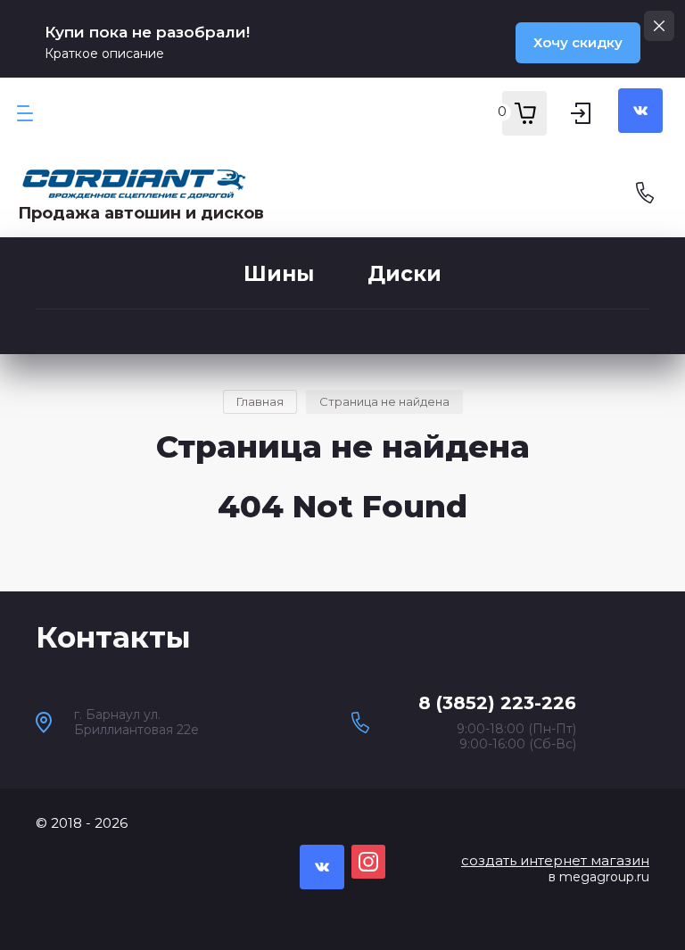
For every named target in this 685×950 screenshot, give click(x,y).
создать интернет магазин (555, 860)
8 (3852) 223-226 (497, 703)
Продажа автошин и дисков (141, 213)
